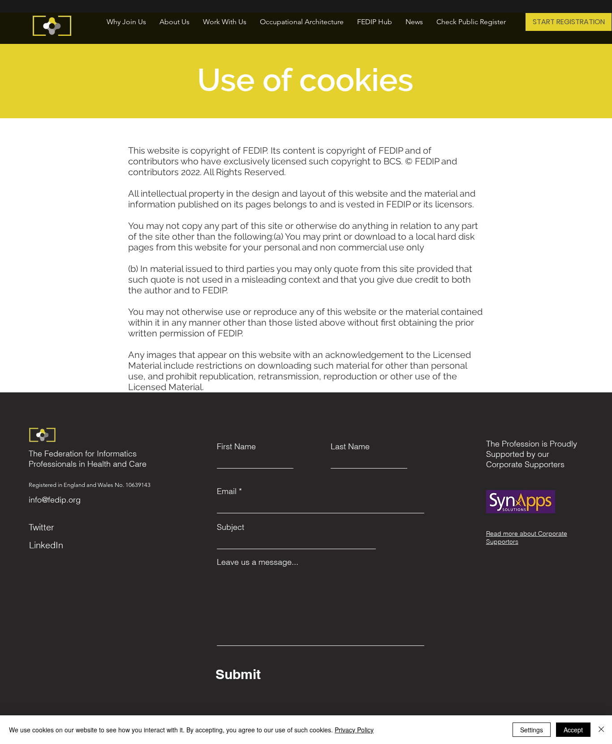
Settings (531, 729)
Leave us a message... (257, 562)
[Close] (601, 729)
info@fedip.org (55, 500)
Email (227, 491)
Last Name (350, 447)
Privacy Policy (354, 729)
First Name (236, 447)
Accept (573, 729)
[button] (174, 22)
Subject (230, 527)
